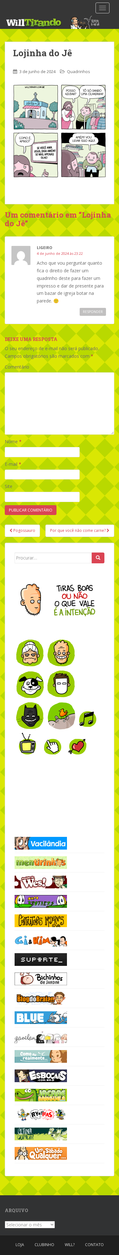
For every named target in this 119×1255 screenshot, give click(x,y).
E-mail (13, 464)
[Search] (98, 558)
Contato (94, 1244)
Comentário (17, 367)
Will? (70, 1244)
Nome (13, 441)
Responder (93, 311)
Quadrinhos (78, 71)
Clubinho (44, 1244)
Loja (20, 1244)
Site (8, 486)
